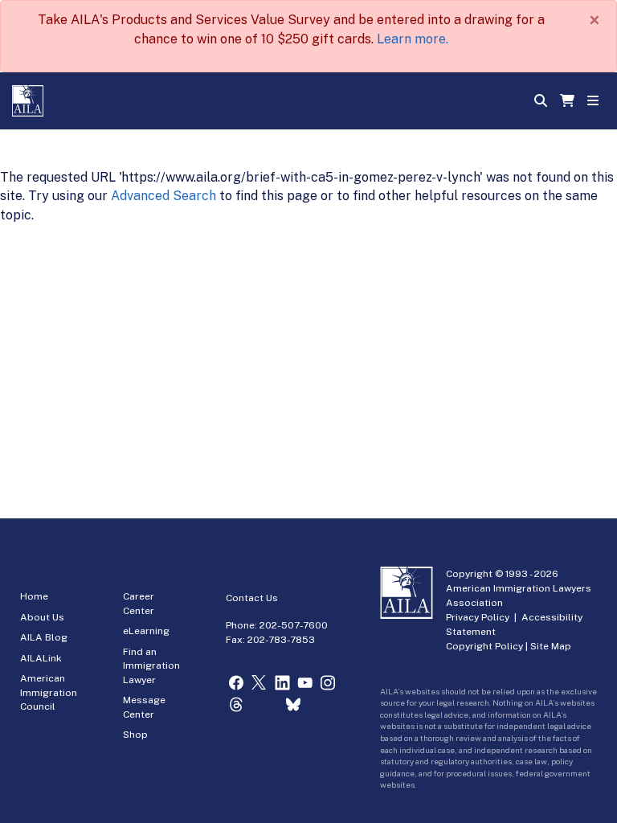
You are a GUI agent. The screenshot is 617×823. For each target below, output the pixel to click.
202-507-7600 (293, 625)
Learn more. (412, 39)
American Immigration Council (48, 692)
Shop (135, 734)
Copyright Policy (484, 646)
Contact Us (252, 598)
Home (34, 596)
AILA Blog (43, 637)
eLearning (146, 631)
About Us (42, 617)
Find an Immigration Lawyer (151, 666)
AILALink (41, 658)
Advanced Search (163, 195)
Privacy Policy (477, 617)
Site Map (550, 646)
